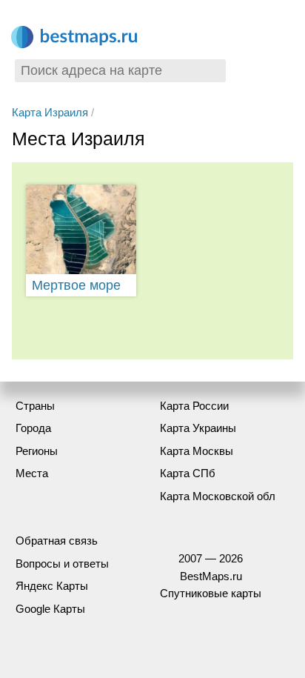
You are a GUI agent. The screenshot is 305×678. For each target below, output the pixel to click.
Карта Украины (198, 428)
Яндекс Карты (52, 585)
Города (33, 428)
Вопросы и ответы (62, 563)
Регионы (37, 451)
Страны (35, 405)
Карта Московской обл (217, 496)
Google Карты (50, 608)
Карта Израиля (50, 112)
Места (32, 473)
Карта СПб (187, 473)
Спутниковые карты (210, 593)
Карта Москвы (196, 451)
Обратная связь (57, 540)
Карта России (194, 405)
